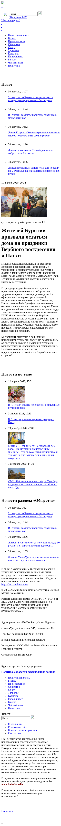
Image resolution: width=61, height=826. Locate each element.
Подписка (7, 811)
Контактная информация (22, 730)
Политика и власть (19, 35)
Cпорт (11, 47)
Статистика (15, 733)
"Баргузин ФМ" (18, 17)
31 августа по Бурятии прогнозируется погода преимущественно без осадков (30, 99)
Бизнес (12, 38)
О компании (15, 724)
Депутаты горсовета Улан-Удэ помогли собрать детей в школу (30, 152)
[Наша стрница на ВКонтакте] (30, 23)
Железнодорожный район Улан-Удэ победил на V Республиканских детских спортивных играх (33, 170)
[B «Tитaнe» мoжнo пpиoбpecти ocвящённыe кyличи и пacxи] (16, 401)
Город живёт (15, 56)
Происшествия (16, 41)
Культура (13, 53)
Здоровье (13, 50)
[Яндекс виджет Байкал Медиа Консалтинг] (30, 29)
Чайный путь (15, 62)
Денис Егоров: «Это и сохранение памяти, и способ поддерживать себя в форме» (34, 134)
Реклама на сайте (18, 727)
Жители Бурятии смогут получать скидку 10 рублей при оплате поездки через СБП (34, 544)
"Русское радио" (10, 20)
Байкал (12, 59)
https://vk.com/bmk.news (14, 584)
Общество (14, 44)
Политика (14, 65)
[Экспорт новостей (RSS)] (30, 26)
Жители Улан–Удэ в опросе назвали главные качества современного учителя (34, 559)
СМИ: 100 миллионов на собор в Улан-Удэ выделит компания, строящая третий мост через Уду (32, 484)
